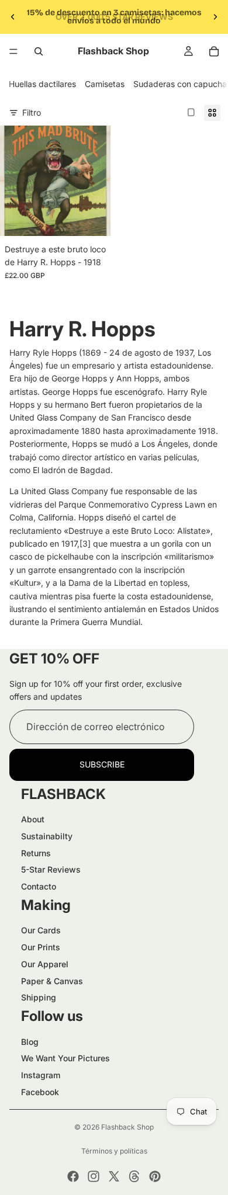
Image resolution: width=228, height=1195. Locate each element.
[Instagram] (94, 1176)
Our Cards (41, 930)
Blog (30, 1042)
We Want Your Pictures (65, 1058)
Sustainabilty (46, 836)
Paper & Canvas (52, 981)
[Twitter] (114, 1176)
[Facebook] (73, 1176)
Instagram (40, 1075)
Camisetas (105, 84)
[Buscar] (38, 51)
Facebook (40, 1092)
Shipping (38, 997)
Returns (36, 853)
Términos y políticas (114, 1151)
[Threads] (134, 1176)
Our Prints (40, 947)
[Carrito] (214, 51)
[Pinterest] (155, 1176)
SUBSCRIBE (102, 764)
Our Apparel (44, 964)
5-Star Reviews (51, 869)
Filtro (31, 112)
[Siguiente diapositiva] (215, 17)
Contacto (38, 886)
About (32, 819)
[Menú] (13, 51)
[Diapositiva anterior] (13, 17)
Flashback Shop (127, 1127)
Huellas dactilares (42, 84)
